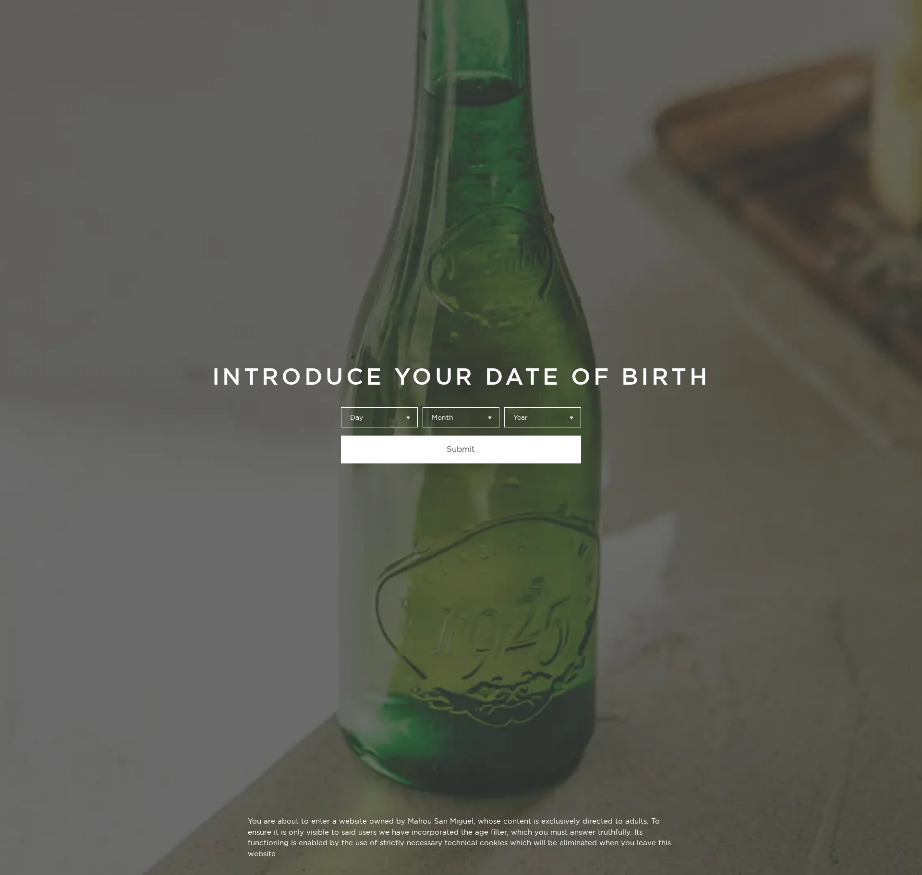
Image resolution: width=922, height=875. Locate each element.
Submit (461, 449)
